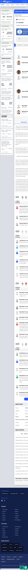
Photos (16, 513)
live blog (19, 45)
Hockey (16, 544)
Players (16, 517)
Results (22, 4)
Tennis (10, 544)
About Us (9, 556)
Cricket (2, 4)
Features (17, 515)
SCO (24, 433)
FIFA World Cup (5, 493)
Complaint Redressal (10, 559)
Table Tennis (19, 550)
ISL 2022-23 (5, 526)
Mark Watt (24, 105)
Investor (2, 559)
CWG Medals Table (14, 493)
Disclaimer (20, 556)
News (3, 513)
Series (12, 4)
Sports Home (3, 7)
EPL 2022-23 (18, 526)
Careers (18, 559)
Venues (4, 519)
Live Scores (4, 509)
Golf (11, 547)
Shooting (4, 550)
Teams (3, 517)
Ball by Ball (24, 122)
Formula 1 (4, 544)
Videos (3, 515)
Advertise (3, 556)
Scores (8, 4)
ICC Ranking (17, 519)
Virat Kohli (22, 493)
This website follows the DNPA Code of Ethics (10, 563)
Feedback (15, 556)
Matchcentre (5, 537)
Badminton (4, 547)
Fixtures (18, 4)
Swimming (11, 550)
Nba (15, 547)
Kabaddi (20, 547)
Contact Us (3, 561)
